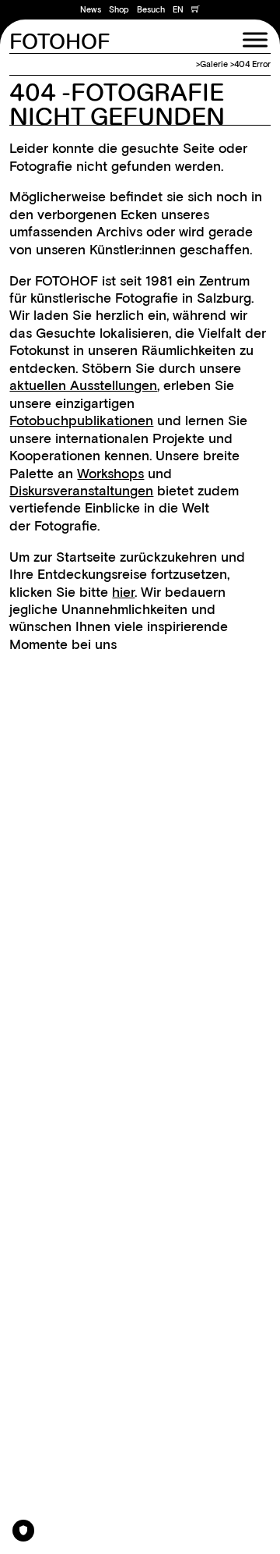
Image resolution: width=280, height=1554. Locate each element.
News (90, 10)
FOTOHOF (59, 43)
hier (123, 592)
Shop (119, 10)
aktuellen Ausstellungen (83, 385)
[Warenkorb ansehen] (195, 10)
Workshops (110, 473)
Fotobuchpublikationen (81, 420)
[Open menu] (255, 39)
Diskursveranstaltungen (81, 490)
